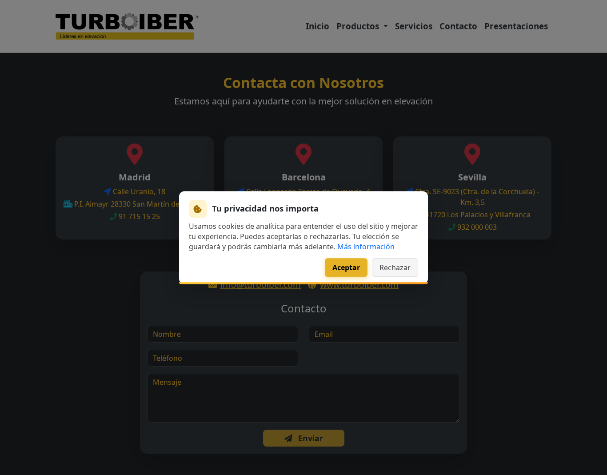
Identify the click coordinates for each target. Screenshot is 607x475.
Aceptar (346, 267)
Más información (366, 246)
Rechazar (395, 267)
